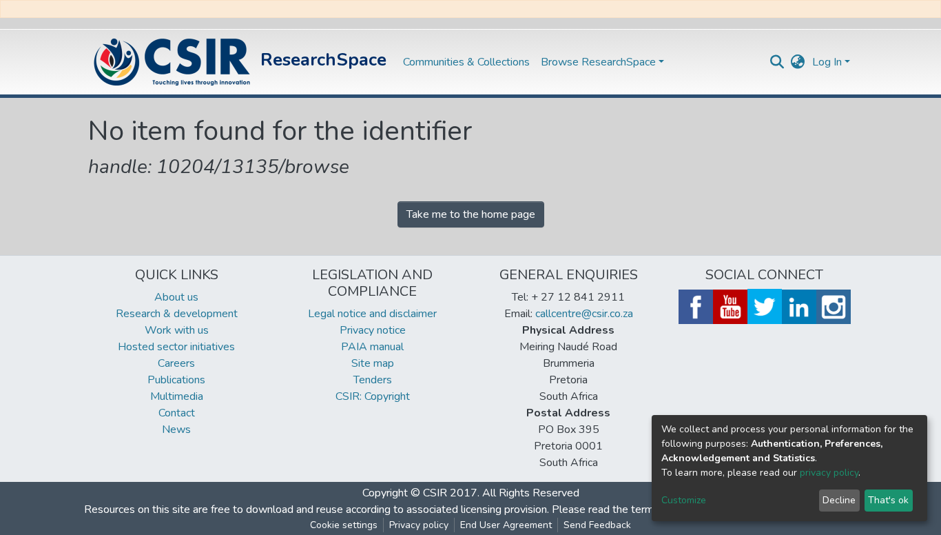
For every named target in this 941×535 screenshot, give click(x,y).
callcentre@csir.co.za (584, 313)
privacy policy (829, 472)
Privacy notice (373, 330)
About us (176, 297)
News (176, 429)
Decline (839, 500)
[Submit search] (777, 62)
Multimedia (176, 396)
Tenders (372, 379)
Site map (372, 363)
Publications (176, 379)
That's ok (888, 500)
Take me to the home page (470, 214)
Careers (176, 363)
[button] (798, 62)
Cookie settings (344, 525)
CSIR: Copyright (372, 396)
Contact (176, 413)
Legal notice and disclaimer (372, 313)
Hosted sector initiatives (176, 346)
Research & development (177, 313)
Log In (827, 62)
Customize (683, 500)
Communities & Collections (466, 62)
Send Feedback (597, 525)
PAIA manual (372, 346)
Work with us (177, 330)
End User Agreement (506, 525)
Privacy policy (418, 525)
